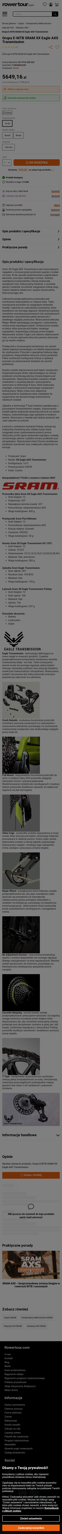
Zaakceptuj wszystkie (31, 1527)
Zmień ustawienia (31, 1518)
